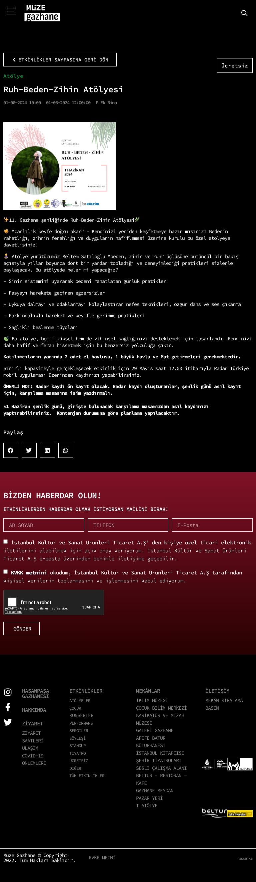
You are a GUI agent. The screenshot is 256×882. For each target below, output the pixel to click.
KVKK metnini (30, 572)
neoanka (245, 858)
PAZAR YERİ (149, 798)
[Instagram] (7, 692)
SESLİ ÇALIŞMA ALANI (161, 768)
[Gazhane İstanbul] (42, 13)
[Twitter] (7, 722)
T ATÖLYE (146, 805)
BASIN (212, 708)
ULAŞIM (30, 748)
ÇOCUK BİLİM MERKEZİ (161, 708)
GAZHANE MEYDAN (154, 790)
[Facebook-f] (7, 707)
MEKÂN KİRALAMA (224, 700)
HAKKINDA (34, 709)
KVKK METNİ (102, 857)
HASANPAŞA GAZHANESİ (35, 693)
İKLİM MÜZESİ (152, 700)
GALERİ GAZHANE (154, 730)
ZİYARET (32, 723)
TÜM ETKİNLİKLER (86, 775)
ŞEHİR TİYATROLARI (158, 760)
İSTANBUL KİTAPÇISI (160, 753)
